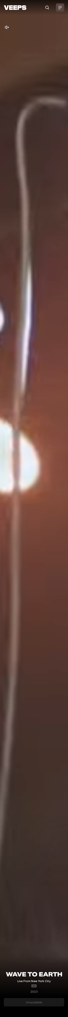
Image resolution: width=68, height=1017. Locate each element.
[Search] (47, 7)
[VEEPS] (15, 7)
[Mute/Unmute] (7, 27)
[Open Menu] (60, 7)
